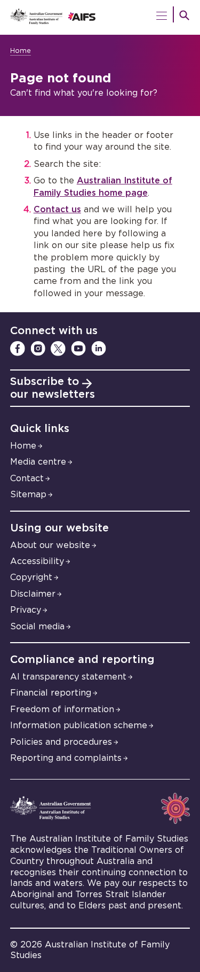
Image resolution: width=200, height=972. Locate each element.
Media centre (38, 462)
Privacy (25, 610)
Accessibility (37, 561)
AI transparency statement (68, 677)
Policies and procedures (61, 742)
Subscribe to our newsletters (52, 388)
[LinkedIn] (98, 348)
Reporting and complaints (66, 758)
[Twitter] (58, 348)
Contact (27, 478)
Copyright (31, 577)
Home (20, 51)
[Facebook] (17, 348)
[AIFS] (100, 17)
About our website (50, 545)
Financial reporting (50, 693)
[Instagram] (37, 348)
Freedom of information (62, 709)
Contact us (57, 209)
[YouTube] (78, 348)
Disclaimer (32, 594)
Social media (37, 626)
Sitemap (28, 494)
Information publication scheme (78, 725)
